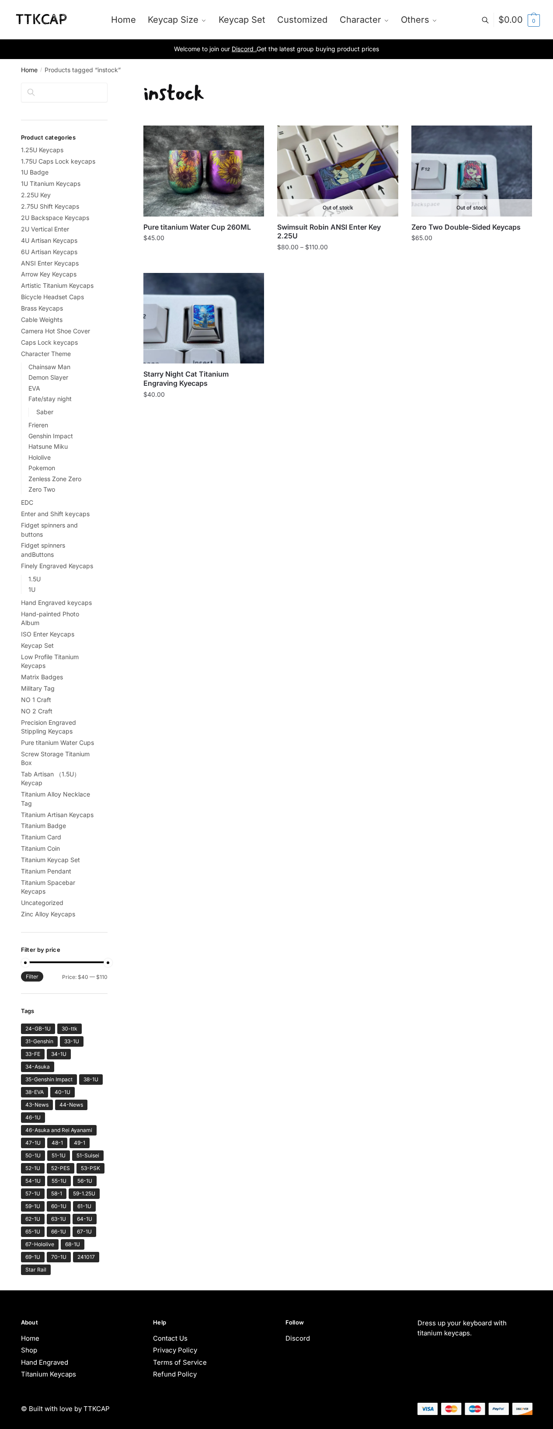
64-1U (84, 1219)
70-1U (58, 1257)
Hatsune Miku (48, 446)
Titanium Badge (43, 825)
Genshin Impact (50, 436)
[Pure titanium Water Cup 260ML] (203, 171)
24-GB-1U (38, 1028)
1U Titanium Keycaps (50, 183)
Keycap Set (37, 645)
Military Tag (38, 688)
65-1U (32, 1231)
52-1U (32, 1168)
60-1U (58, 1206)
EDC (27, 502)
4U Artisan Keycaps (49, 240)
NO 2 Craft (36, 711)
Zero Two (41, 489)
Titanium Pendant (46, 871)
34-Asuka (37, 1066)
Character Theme (46, 353)
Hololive (39, 457)
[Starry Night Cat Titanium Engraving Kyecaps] (203, 318)
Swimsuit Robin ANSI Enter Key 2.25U (329, 232)
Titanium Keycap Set (50, 859)
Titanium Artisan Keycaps (57, 814)
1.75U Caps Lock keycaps (58, 161)
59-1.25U (84, 1193)
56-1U (84, 1180)
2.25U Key (36, 195)
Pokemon (41, 468)
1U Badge (35, 172)
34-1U (58, 1054)
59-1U (32, 1206)
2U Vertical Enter (45, 229)
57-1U (32, 1193)
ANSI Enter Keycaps (50, 263)
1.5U (34, 579)
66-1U (58, 1231)
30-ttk (69, 1028)
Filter (32, 976)
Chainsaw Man (49, 366)
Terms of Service (180, 1362)
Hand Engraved (44, 1362)
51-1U (59, 1155)
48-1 (57, 1142)
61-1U (84, 1206)
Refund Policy (175, 1374)
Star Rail (35, 1269)
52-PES (60, 1168)
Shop (29, 1350)
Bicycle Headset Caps (52, 296)
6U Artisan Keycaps (49, 251)
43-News (37, 1104)
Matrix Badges (42, 677)
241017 (86, 1257)
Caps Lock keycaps (49, 342)
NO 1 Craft (36, 699)
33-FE (32, 1054)
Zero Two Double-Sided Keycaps (466, 227)
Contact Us (170, 1338)
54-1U (33, 1180)
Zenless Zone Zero (54, 478)
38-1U (90, 1079)
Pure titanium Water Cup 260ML (197, 227)
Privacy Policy (175, 1350)
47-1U (33, 1142)
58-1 (56, 1193)
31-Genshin (39, 1041)
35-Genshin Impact (49, 1079)
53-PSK (90, 1168)
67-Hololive (39, 1244)
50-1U (33, 1155)
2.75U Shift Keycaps (50, 206)
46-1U (33, 1117)
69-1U (32, 1257)
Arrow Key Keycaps (49, 274)
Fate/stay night (50, 398)
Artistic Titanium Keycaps (57, 285)
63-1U (58, 1219)
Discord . (244, 48)
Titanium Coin (40, 848)
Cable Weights (42, 319)
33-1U (71, 1041)
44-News (71, 1104)
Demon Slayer (48, 377)
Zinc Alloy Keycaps (48, 914)
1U (31, 589)
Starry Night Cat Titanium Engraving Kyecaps (186, 379)
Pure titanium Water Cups (57, 742)
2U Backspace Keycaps (55, 217)
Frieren (38, 425)
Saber (44, 412)
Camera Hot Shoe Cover (55, 331)
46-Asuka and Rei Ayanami (58, 1130)
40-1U (62, 1092)
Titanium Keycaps (48, 1374)
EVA (34, 388)
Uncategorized (42, 902)
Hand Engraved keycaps (56, 602)
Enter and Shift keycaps (55, 513)
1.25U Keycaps (42, 150)
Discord (297, 1338)
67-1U (84, 1231)
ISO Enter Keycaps (47, 634)
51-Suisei (88, 1155)
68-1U (72, 1244)
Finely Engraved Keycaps (57, 566)
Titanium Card (41, 837)
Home (29, 69)
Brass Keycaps (42, 308)
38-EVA (34, 1092)
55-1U (59, 1180)
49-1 (79, 1142)
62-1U (32, 1219)
